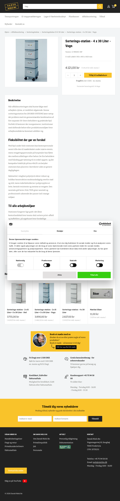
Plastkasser (74, 16)
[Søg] (100, 6)
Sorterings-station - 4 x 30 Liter (73, 311)
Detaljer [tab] (60, 231)
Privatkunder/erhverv (14, 446)
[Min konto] (108, 6)
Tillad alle (94, 275)
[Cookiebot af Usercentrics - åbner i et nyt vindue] (100, 224)
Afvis (60, 275)
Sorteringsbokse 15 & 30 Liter (53, 32)
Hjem (7, 32)
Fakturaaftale (11, 450)
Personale (37, 450)
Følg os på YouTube (13, 481)
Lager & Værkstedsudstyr (55, 16)
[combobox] (60, 6)
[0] (113, 6)
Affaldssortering (89, 16)
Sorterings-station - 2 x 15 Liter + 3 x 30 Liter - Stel (18, 311)
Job (34, 446)
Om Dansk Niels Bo (41, 439)
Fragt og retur (11, 443)
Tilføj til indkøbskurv (98, 75)
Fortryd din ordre (15, 470)
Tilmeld (95, 419)
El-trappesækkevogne (31, 16)
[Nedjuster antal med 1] (68, 75)
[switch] (46, 265)
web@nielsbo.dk (100, 462)
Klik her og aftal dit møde (66, 347)
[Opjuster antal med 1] (80, 75)
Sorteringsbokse (33, 32)
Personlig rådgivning (68, 439)
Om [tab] (95, 231)
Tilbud (102, 16)
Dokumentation (66, 443)
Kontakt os (19, 24)
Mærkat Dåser (96, 310)
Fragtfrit (79, 81)
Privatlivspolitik (40, 443)
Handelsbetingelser (13, 439)
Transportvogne (12, 16)
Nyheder (8, 24)
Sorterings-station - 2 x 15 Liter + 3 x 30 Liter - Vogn (45, 311)
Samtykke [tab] (25, 231)
